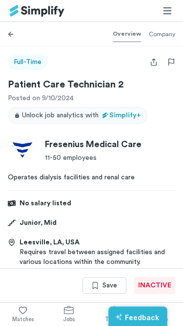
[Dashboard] (37, 11)
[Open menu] (167, 11)
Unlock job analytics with (81, 115)
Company (162, 34)
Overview (127, 34)
